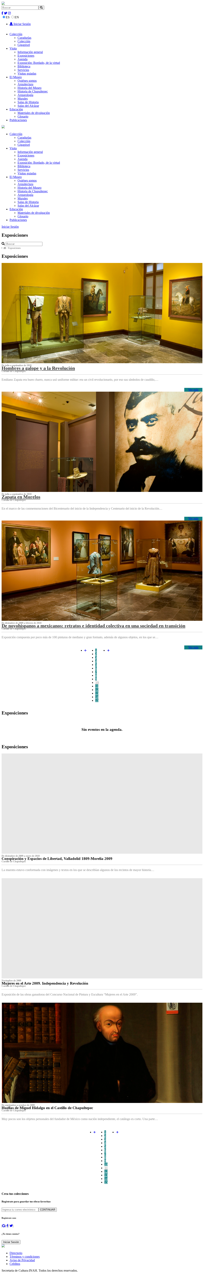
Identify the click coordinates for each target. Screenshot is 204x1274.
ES (8, 17)
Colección (16, 34)
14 (96, 697)
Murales (23, 98)
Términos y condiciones (25, 1256)
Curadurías (24, 37)
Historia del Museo (29, 88)
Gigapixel (24, 45)
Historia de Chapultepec (33, 91)
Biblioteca (24, 66)
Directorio (16, 1253)
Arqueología (25, 95)
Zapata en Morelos (21, 496)
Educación (16, 109)
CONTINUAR (47, 1209)
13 (96, 693)
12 (96, 689)
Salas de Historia (28, 102)
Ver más (193, 389)
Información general (30, 52)
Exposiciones (26, 55)
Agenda (22, 59)
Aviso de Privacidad (22, 1260)
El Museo (16, 77)
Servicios (23, 70)
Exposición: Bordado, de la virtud (39, 62)
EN (17, 17)
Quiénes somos (27, 80)
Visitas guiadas (27, 73)
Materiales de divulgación (34, 113)
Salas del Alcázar (28, 105)
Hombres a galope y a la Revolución (38, 368)
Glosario (23, 116)
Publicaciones (18, 120)
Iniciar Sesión (22, 24)
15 (96, 700)
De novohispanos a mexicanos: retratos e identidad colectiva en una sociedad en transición (93, 625)
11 (96, 686)
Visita (13, 48)
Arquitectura (25, 84)
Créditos (15, 1263)
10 (97, 682)
